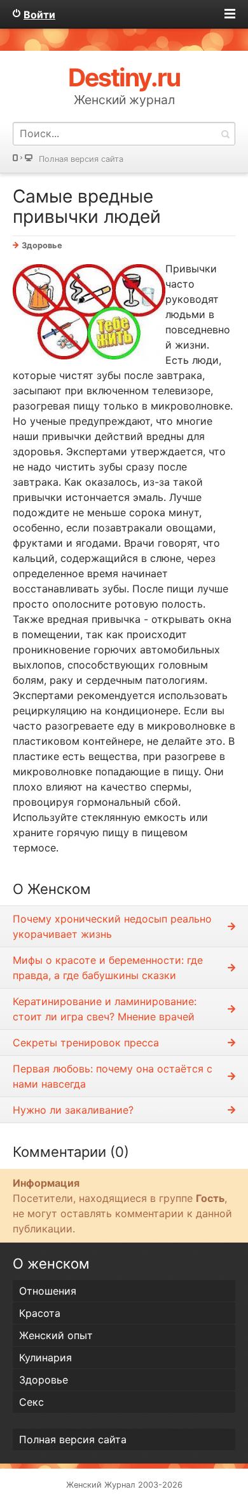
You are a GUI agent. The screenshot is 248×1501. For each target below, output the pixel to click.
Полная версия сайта (81, 159)
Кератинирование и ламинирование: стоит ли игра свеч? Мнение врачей (104, 1009)
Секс (31, 1402)
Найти (225, 134)
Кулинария (45, 1357)
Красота (39, 1313)
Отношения (47, 1290)
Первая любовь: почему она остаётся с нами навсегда (112, 1076)
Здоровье (42, 245)
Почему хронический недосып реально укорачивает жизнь (112, 926)
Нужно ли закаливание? (73, 1110)
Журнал (119, 1485)
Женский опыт (56, 1335)
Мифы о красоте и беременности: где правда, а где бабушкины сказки (108, 968)
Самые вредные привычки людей (87, 206)
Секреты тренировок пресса (86, 1042)
